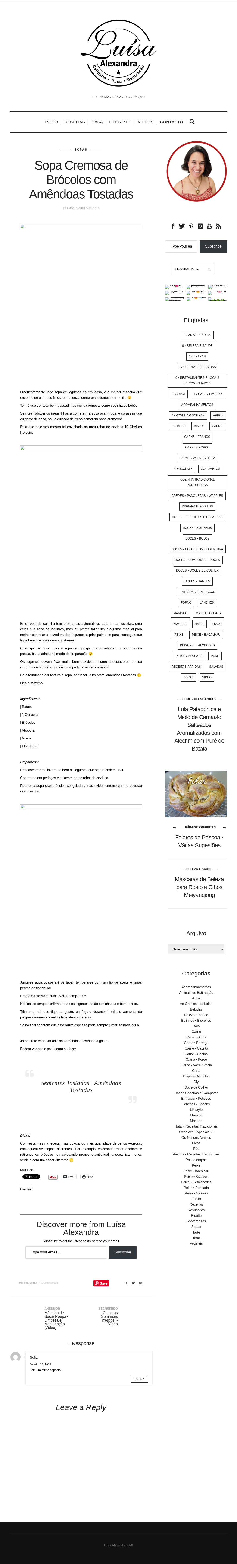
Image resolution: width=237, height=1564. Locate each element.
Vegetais (196, 1243)
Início (51, 122)
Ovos (216, 624)
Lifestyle (120, 122)
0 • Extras (197, 356)
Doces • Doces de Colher (197, 570)
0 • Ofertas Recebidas (197, 367)
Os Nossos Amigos (196, 1137)
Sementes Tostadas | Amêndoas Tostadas (81, 1086)
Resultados (196, 1210)
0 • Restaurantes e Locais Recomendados (197, 380)
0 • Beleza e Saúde (197, 345)
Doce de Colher (196, 1087)
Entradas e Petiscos (197, 592)
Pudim (196, 1199)
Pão (196, 1149)
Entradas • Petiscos (196, 1098)
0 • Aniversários (197, 335)
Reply (139, 1378)
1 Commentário (49, 1282)
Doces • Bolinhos (197, 528)
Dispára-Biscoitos (197, 506)
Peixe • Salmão (196, 1193)
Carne (217, 426)
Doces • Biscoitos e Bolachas (197, 517)
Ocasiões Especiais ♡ (196, 1132)
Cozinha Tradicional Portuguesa (197, 482)
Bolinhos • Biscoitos (196, 1020)
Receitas (74, 122)
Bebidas (196, 1009)
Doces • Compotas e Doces (197, 560)
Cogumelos (210, 469)
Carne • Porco (197, 447)
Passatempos (196, 1160)
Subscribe (122, 1252)
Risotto (196, 1215)
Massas (180, 624)
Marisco (180, 613)
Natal (199, 624)
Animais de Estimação (196, 993)
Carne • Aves (196, 1037)
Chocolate (183, 469)
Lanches (207, 602)
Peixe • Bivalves (196, 1176)
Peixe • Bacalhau (206, 634)
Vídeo (207, 677)
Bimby (199, 426)
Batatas (179, 426)
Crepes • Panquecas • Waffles (197, 495)
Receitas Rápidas (186, 666)
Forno (186, 602)
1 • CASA (178, 394)
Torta (196, 1238)
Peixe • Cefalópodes (197, 645)
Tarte (196, 1232)
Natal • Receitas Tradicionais (196, 1126)
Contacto (171, 122)
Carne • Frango (197, 436)
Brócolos (23, 1282)
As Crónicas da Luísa (196, 1004)
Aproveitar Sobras (188, 415)
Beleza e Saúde (199, 869)
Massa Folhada (208, 613)
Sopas (81, 149)
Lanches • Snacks (196, 1104)
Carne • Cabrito (196, 1048)
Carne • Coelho (196, 1054)
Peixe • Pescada (189, 656)
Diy (196, 1082)
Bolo (196, 1026)
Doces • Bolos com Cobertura (197, 549)
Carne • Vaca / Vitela (196, 1065)
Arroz (218, 415)
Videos (145, 122)
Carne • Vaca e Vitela (197, 458)
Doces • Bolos (197, 538)
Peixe (179, 634)
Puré (215, 656)
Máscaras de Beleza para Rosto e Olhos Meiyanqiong (199, 887)
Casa (97, 122)
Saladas (216, 666)
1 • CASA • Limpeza (207, 394)
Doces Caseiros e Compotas (196, 1093)
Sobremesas (196, 1221)
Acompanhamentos (197, 404)
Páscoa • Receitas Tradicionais (200, 827)
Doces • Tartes (197, 581)
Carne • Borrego (196, 1043)
